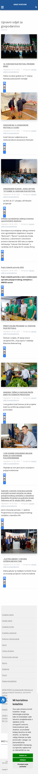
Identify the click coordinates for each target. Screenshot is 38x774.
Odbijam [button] (23, 760)
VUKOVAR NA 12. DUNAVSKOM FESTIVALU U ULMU (15, 126)
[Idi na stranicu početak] (18, 594)
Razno (4, 663)
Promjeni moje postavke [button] (23, 765)
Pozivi (4, 675)
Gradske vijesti (8, 615)
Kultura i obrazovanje (10, 639)
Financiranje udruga (10, 657)
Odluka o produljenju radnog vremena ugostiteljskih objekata (17, 219)
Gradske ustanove (9, 633)
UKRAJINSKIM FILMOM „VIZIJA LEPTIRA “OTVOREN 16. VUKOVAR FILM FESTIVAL (19, 190)
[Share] (20, 91)
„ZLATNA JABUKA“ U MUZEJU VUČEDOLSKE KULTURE (15, 560)
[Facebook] (20, 83)
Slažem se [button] (22, 755)
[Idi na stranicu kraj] (20, 594)
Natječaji (5, 669)
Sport (4, 645)
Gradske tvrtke (8, 627)
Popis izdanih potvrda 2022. (12, 267)
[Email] (20, 85)
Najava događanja (9, 681)
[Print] (20, 88)
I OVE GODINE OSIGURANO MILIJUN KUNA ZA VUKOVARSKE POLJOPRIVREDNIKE (17, 455)
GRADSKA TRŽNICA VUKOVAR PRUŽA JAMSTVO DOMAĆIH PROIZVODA (18, 393)
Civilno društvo (8, 651)
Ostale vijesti (7, 621)
